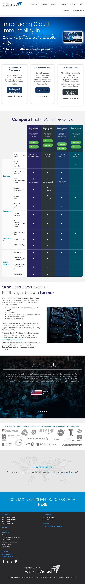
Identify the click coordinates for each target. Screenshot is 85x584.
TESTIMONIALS (7, 554)
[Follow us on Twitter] (8, 561)
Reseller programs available (12, 339)
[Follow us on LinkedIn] (12, 561)
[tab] (19, 155)
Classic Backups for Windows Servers (33, 134)
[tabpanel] (42, 386)
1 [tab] (38, 411)
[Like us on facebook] (4, 561)
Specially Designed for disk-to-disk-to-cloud (62, 135)
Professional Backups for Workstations (47, 134)
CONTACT (5, 551)
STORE (4, 527)
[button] (27, 52)
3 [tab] (42, 411)
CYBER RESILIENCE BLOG (52, 526)
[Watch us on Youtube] (16, 561)
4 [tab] (44, 411)
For (14, 68)
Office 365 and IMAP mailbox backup (76, 134)
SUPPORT (46, 523)
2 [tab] (40, 411)
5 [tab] (46, 411)
